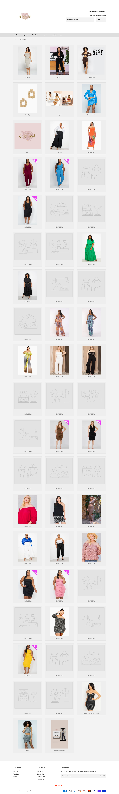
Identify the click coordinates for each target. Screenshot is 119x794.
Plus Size (35, 35)
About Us (40, 771)
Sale (61, 35)
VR (32, 791)
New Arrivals (16, 35)
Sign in (92, 15)
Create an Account (101, 15)
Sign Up (102, 776)
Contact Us (40, 774)
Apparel (25, 35)
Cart (102, 19)
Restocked (54, 35)
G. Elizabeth (20, 791)
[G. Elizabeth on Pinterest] (59, 786)
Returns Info (41, 779)
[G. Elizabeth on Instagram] (62, 786)
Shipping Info (41, 777)
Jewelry (44, 35)
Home (14, 39)
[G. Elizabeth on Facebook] (56, 786)
